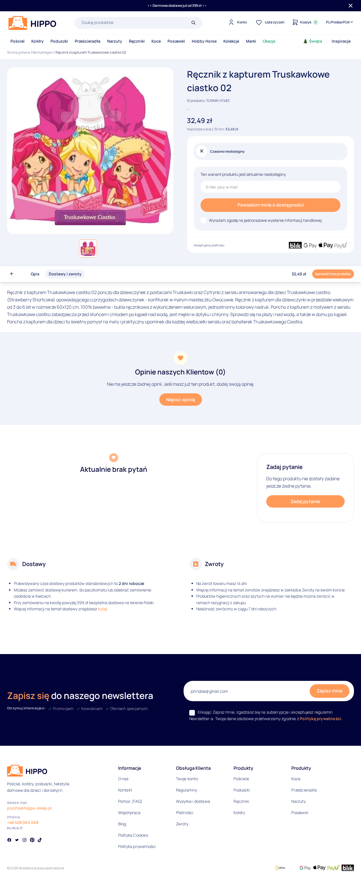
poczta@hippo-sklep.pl (29, 808)
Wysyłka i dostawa (193, 801)
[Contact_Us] (15, 871)
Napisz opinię (180, 399)
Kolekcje (231, 41)
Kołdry (37, 41)
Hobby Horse (204, 41)
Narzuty (114, 41)
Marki (251, 41)
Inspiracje (341, 41)
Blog (122, 823)
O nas (123, 778)
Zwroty (182, 823)
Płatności (184, 812)
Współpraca (129, 812)
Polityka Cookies (133, 835)
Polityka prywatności (137, 846)
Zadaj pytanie (305, 501)
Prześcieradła (87, 41)
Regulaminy (186, 790)
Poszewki (176, 41)
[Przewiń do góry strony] (11, 273)
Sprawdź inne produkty (333, 273)
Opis (35, 274)
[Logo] (32, 23)
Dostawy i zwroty (65, 274)
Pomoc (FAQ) (130, 801)
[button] (88, 249)
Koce (156, 41)
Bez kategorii (43, 52)
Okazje (269, 41)
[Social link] (9, 840)
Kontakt (125, 790)
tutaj (102, 608)
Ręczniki (137, 41)
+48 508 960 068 (22, 822)
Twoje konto (187, 778)
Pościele (241, 778)
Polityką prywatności (320, 718)
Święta (315, 41)
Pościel (17, 41)
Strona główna (18, 52)
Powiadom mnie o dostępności (270, 205)
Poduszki (59, 41)
